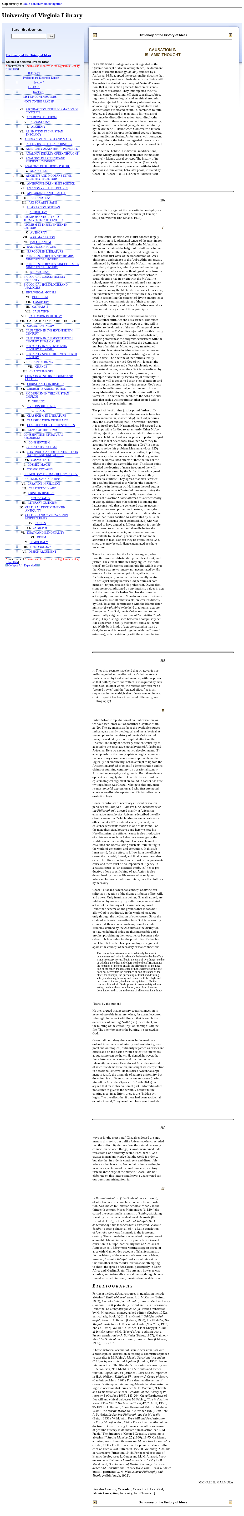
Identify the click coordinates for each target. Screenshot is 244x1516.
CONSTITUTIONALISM (41, 447)
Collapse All (15, 565)
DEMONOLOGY (40, 547)
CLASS (40, 411)
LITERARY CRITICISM (42, 502)
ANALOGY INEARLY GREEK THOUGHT (52, 153)
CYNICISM (40, 528)
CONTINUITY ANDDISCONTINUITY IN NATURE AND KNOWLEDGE (52, 454)
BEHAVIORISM (40, 272)
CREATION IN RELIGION (44, 483)
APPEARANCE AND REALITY (46, 193)
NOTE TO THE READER (39, 101)
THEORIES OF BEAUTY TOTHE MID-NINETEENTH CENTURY (50, 258)
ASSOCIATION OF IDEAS (43, 207)
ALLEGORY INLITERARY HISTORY (49, 144)
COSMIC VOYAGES (40, 469)
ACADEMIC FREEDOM (42, 117)
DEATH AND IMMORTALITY (45, 532)
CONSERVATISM (39, 442)
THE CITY (38, 401)
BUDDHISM (40, 297)
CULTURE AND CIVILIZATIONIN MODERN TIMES (46, 517)
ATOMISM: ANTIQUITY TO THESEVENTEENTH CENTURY (43, 218)
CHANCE (41, 366)
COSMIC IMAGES (39, 464)
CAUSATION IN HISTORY (45, 316)
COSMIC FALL (40, 460)
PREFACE (34, 87)
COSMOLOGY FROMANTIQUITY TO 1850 (51, 474)
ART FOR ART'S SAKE (43, 202)
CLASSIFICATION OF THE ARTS (48, 420)
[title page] (34, 73)
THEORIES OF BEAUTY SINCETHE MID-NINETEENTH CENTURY (52, 266)
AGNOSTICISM (40, 122)
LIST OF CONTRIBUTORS (40, 96)
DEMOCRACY (39, 542)
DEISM (41, 537)
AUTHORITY (38, 232)
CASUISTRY (41, 302)
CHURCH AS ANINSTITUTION (46, 388)
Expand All (30, 565)
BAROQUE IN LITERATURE (45, 251)
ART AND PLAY (40, 198)
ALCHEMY (38, 126)
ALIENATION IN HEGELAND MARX (48, 139)
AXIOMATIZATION (42, 237)
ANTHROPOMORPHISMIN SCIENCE (51, 183)
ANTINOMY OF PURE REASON (47, 188)
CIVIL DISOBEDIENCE (41, 406)
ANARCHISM (39, 171)
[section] (39, 82)
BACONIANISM (40, 242)
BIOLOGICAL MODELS (41, 292)
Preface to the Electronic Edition (41, 77)
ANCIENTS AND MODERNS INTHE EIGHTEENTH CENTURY (48, 177)
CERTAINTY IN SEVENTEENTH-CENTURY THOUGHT (46, 348)
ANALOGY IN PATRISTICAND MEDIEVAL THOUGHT (45, 160)
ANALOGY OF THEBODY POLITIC (47, 166)
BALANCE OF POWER (41, 247)
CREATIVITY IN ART (42, 488)
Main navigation (51, 3)
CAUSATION (41, 311)
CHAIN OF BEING (41, 362)
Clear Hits (12, 69)
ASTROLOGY (38, 212)
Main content (32, 3)
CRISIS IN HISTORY (41, 493)
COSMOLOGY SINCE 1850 (42, 479)
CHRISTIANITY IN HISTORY (45, 384)
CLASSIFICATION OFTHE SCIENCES (51, 425)
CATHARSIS (40, 306)
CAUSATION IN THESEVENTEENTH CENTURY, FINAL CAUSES (49, 340)
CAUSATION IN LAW (41, 325)
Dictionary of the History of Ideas (28, 55)
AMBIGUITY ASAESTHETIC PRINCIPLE (52, 149)
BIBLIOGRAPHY (40, 498)
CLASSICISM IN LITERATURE (46, 415)
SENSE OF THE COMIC (43, 430)
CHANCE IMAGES (41, 371)
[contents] (38, 92)
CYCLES (40, 523)
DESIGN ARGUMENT (42, 551)
